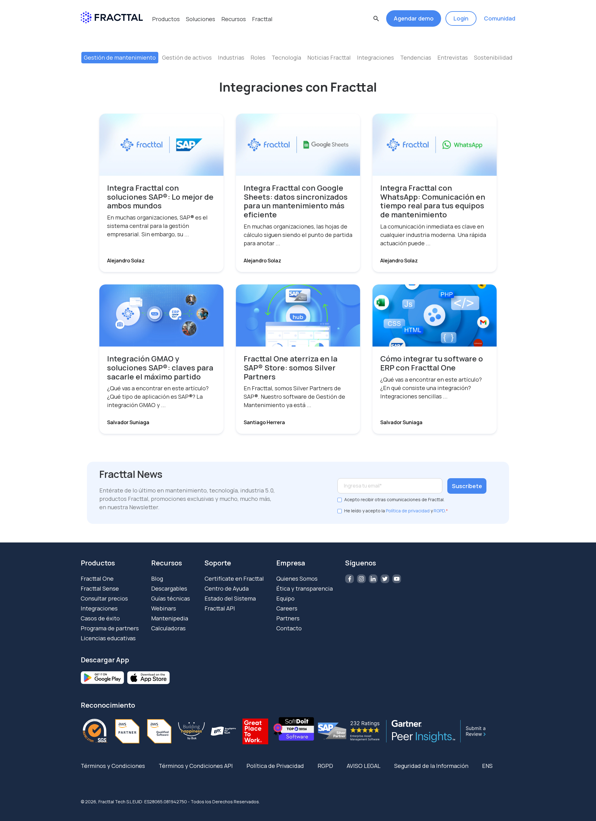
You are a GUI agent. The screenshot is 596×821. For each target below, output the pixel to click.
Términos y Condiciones (113, 765)
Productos (166, 19)
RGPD (439, 511)
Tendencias (415, 57)
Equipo (285, 598)
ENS (487, 765)
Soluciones (200, 19)
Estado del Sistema (230, 598)
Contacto (289, 628)
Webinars (163, 608)
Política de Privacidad (275, 765)
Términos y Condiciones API (196, 765)
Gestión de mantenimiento (120, 57)
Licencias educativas (108, 638)
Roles (258, 57)
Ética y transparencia (304, 588)
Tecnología (286, 57)
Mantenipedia (169, 618)
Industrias (231, 57)
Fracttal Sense (100, 588)
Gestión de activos (187, 57)
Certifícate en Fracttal (234, 578)
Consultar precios (104, 598)
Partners (288, 618)
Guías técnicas (170, 598)
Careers (286, 608)
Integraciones (375, 57)
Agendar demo (414, 18)
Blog (157, 578)
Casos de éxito (100, 618)
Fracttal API (220, 608)
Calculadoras (168, 628)
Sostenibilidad (493, 57)
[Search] (383, 47)
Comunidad (499, 18)
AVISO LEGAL (364, 765)
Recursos (233, 19)
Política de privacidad (408, 511)
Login (461, 18)
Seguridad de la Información (431, 765)
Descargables (169, 588)
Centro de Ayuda (227, 588)
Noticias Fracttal (329, 57)
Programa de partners (110, 628)
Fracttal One (97, 578)
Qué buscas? (224, 36)
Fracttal (262, 19)
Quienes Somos (297, 578)
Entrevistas (452, 57)
